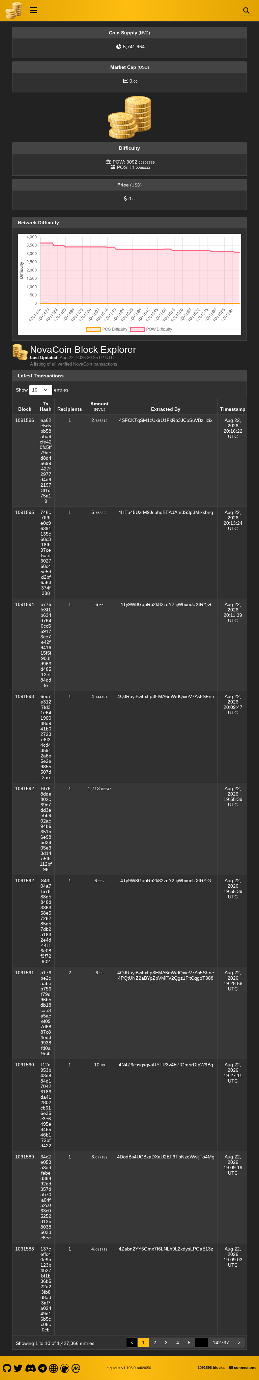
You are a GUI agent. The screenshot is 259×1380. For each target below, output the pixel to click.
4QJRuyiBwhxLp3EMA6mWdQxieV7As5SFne (165, 696)
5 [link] (189, 1342)
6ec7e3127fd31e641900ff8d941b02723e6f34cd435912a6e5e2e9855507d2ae (45, 737)
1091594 (24, 604)
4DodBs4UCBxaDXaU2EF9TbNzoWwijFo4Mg (165, 1156)
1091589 (24, 1156)
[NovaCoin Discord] (30, 1368)
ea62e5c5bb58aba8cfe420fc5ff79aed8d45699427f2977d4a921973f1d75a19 (46, 461)
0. (134, 81)
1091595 (24, 512)
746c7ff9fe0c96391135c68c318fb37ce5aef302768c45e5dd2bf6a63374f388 (45, 553)
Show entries (42, 390)
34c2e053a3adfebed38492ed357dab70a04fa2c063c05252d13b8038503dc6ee (45, 1197)
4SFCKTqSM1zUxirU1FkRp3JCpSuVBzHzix (165, 420)
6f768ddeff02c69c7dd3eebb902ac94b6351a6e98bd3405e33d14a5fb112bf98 (46, 829)
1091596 (24, 420)
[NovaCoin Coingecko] (65, 1368)
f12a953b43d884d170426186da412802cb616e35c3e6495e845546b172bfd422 (45, 1105)
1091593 (24, 696)
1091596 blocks (211, 1367)
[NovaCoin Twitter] (18, 1368)
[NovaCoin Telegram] (43, 1368)
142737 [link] (221, 1342)
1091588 (24, 1249)
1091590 (24, 1064)
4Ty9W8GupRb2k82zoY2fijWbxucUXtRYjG (165, 604)
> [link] (239, 1342)
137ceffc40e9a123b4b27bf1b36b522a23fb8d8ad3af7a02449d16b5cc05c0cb (45, 1289)
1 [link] (143, 1342)
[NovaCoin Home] (13, 10)
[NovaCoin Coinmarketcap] (76, 1368)
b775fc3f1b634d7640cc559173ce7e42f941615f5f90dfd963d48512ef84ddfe (45, 645)
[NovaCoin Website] (54, 1368)
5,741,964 (134, 46)
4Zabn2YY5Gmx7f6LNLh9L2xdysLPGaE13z (166, 1249)
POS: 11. (133, 167)
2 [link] (154, 1342)
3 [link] (166, 1342)
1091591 (24, 972)
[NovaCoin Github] (7, 1368)
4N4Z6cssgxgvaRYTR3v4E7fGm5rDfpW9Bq (166, 1064)
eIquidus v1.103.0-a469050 (129, 1368)
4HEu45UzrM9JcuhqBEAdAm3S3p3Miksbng (165, 512)
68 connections (242, 1367)
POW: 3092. (134, 162)
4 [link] (177, 1342)
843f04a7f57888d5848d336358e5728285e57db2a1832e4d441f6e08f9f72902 (45, 921)
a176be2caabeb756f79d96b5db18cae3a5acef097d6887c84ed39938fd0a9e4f (45, 1013)
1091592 (24, 788)
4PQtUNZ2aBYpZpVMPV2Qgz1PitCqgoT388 (165, 978)
